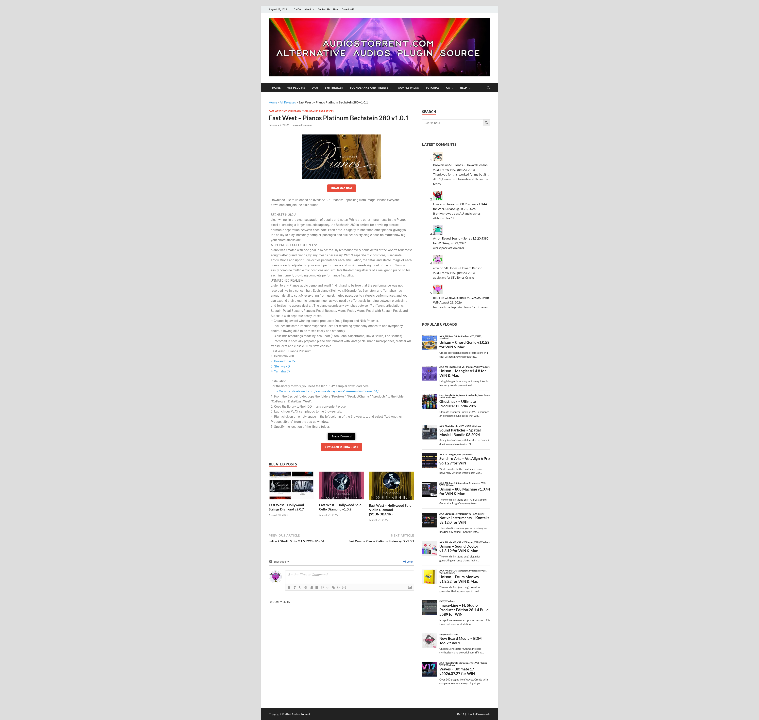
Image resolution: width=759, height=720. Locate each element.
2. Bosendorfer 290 (284, 361)
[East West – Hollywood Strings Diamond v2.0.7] (291, 487)
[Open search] (488, 87)
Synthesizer (334, 87)
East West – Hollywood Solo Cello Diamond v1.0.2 (340, 507)
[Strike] (306, 587)
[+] (344, 587)
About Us (309, 9)
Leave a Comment (302, 125)
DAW (315, 87)
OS (448, 87)
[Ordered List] (311, 587)
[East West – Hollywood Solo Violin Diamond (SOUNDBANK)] (391, 487)
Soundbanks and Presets (369, 87)
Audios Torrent (301, 714)
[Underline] (300, 587)
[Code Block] (328, 587)
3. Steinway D (280, 366)
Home (276, 87)
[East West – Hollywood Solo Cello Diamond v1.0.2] (341, 487)
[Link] (333, 587)
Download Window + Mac (341, 447)
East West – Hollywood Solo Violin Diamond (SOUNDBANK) (390, 509)
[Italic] (294, 587)
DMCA (297, 9)
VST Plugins (296, 87)
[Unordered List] (317, 587)
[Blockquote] (322, 587)
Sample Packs (408, 87)
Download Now (341, 188)
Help (463, 87)
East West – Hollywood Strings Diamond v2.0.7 (286, 507)
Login (409, 561)
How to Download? (343, 9)
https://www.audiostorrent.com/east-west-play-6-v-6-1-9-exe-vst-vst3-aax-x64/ (325, 391)
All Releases (288, 102)
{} (338, 587)
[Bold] (289, 587)
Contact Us (324, 9)
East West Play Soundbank (285, 111)
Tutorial (432, 87)
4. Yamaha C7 (280, 371)
